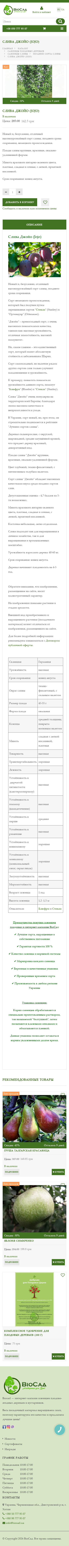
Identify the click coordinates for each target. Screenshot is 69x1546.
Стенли (40, 309)
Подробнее (12, 1172)
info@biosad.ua (14, 1523)
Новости (10, 1438)
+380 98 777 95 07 (15, 1518)
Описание (34, 224)
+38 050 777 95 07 (17, 28)
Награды (10, 1449)
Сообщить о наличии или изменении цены (30, 208)
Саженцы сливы (18, 54)
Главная (8, 48)
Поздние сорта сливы (47, 54)
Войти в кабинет (41, 12)
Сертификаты (13, 1444)
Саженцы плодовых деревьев (26, 51)
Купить (59, 1172)
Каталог (23, 48)
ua (62, 9)
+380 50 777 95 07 (15, 1514)
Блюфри (14, 389)
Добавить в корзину (20, 202)
